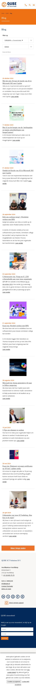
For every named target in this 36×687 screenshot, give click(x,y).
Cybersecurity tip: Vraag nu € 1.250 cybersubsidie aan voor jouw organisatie (17, 278)
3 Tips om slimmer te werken (13, 430)
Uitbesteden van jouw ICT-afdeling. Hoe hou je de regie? (17, 516)
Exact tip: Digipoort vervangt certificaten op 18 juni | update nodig (17, 467)
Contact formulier (7, 586)
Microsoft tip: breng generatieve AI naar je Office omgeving (17, 384)
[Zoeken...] (29, 5)
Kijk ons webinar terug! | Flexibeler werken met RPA (15, 218)
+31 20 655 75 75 (8, 575)
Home (3, 13)
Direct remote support (16, 603)
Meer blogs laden (18, 548)
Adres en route (6, 589)
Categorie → (13, 40)
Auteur (7, 47)
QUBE (7, 13)
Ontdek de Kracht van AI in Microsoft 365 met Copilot (18, 171)
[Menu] (33, 5)
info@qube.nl (6, 584)
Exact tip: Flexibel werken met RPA (15, 326)
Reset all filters (6, 52)
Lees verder (15, 96)
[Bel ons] (25, 5)
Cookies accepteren (14, 682)
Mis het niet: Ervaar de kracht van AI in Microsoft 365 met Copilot (17, 82)
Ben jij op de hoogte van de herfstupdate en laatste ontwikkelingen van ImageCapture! (17, 129)
